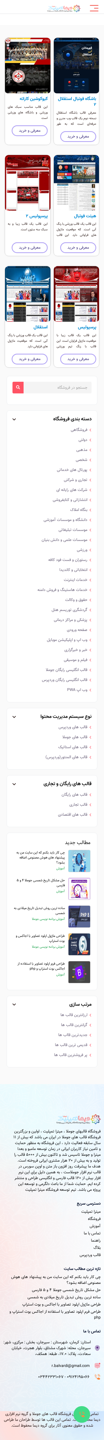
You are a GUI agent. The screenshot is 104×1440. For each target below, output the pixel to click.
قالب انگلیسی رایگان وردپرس (64, 679)
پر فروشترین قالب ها (70, 1054)
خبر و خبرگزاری (75, 649)
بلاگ (97, 1247)
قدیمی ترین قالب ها (71, 1044)
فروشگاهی (79, 429)
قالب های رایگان (74, 794)
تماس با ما (92, 1233)
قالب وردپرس (90, 1255)
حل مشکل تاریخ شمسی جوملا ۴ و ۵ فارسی (41, 882)
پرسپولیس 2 (37, 216)
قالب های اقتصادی (72, 814)
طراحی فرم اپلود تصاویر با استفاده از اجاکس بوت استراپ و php (41, 966)
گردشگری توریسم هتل (69, 609)
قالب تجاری (78, 804)
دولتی (82, 439)
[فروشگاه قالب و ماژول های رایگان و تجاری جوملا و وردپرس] (63, 8)
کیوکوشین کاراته (34, 99)
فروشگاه (94, 1219)
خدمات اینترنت (75, 579)
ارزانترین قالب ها (73, 1014)
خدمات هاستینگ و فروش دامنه (62, 589)
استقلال (41, 327)
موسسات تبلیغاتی (73, 529)
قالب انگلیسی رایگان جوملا (66, 669)
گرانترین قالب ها (74, 1024)
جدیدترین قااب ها (72, 1034)
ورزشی (82, 549)
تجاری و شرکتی (75, 479)
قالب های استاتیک (72, 747)
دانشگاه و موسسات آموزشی (65, 519)
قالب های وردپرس (73, 727)
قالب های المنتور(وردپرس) (66, 757)
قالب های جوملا (74, 737)
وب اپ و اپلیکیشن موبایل (67, 639)
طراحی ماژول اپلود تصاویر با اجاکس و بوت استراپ (40, 938)
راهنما (96, 1240)
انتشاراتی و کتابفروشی (70, 499)
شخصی (81, 459)
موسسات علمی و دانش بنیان (64, 539)
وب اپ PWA (77, 689)
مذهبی (81, 449)
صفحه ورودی (77, 629)
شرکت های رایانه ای (71, 489)
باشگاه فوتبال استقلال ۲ (77, 101)
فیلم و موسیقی (75, 659)
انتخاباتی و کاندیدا (73, 569)
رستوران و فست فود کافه (67, 559)
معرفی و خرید (78, 136)
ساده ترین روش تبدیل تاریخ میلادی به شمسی (39, 910)
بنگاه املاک (78, 509)
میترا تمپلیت (91, 1211)
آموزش (95, 1226)
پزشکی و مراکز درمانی (70, 619)
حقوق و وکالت (76, 599)
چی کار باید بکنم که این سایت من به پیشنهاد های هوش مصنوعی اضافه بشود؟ (40, 857)
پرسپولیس (87, 327)
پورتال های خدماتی (72, 469)
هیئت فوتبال (85, 216)
